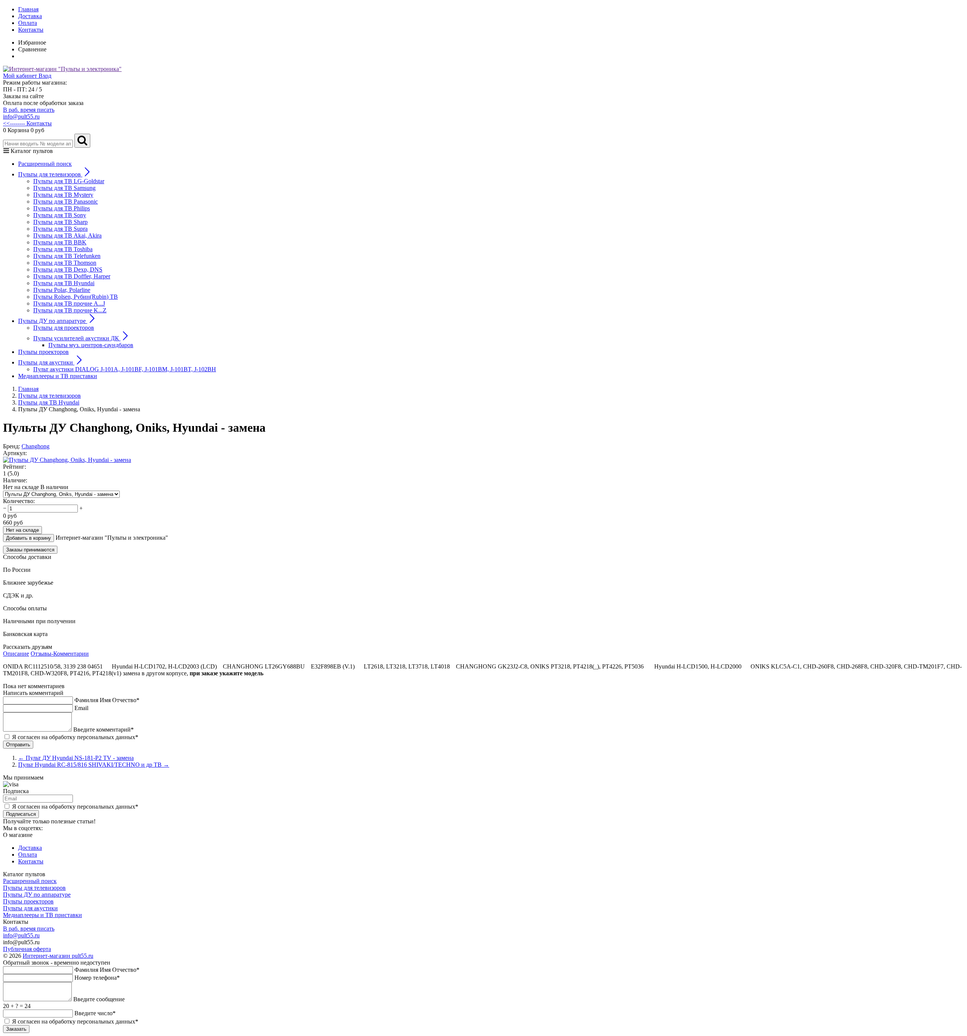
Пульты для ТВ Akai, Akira (67, 235)
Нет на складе (22, 530)
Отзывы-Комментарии (60, 653)
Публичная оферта (27, 949)
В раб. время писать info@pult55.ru (28, 113)
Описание (16, 653)
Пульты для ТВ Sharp (60, 222)
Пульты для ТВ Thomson (64, 262)
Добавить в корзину (28, 538)
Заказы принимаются (30, 550)
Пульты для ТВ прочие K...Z (70, 310)
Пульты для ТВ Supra (60, 228)
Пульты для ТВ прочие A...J (69, 303)
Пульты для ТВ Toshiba (63, 249)
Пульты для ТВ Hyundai (63, 283)
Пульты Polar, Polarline (61, 290)
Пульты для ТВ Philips (61, 208)
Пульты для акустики (30, 908)
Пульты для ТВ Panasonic (65, 201)
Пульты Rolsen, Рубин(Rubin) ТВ (75, 296)
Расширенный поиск (45, 164)
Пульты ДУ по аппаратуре (37, 894)
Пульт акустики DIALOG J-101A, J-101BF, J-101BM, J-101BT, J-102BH (124, 369)
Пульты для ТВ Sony (59, 215)
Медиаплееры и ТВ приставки (57, 376)
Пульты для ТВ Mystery (63, 194)
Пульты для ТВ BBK (60, 242)
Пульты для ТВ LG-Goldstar (68, 181)
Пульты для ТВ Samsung (64, 188)
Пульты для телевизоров (34, 888)
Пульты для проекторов (63, 327)
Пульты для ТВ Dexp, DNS (67, 269)
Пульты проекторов (43, 352)
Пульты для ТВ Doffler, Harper (71, 276)
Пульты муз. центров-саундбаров (90, 345)
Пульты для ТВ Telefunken (66, 256)
